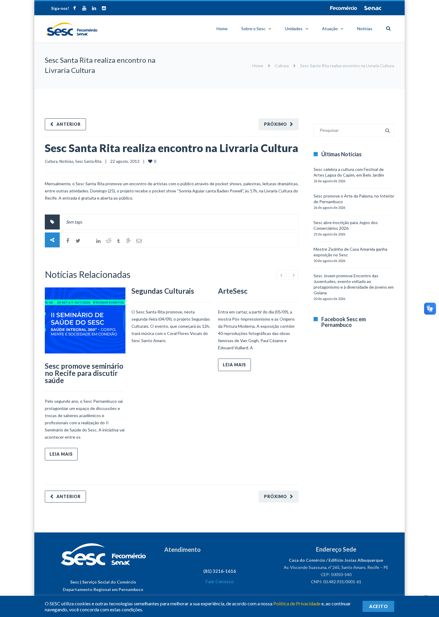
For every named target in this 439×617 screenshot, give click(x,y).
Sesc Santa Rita (88, 161)
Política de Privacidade (296, 603)
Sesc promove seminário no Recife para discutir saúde (84, 373)
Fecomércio (343, 8)
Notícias (364, 28)
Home (222, 28)
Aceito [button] (378, 606)
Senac (373, 8)
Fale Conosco (219, 581)
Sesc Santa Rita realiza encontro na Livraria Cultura (171, 147)
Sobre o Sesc (253, 28)
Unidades (294, 28)
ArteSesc (233, 291)
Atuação (330, 28)
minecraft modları (315, 91)
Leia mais (61, 454)
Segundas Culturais (162, 291)
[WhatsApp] (88, 241)
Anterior (68, 124)
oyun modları (369, 91)
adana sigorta (344, 91)
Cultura (282, 65)
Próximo (275, 124)
